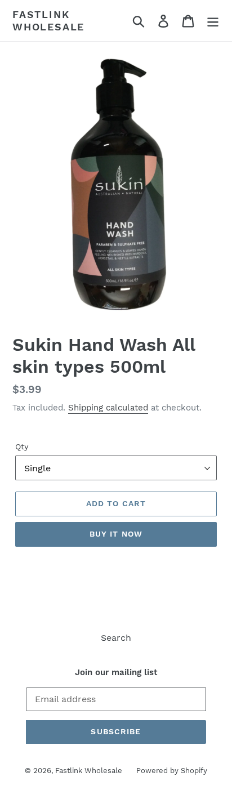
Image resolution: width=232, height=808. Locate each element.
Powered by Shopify (171, 770)
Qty (21, 446)
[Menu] (212, 20)
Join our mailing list (116, 672)
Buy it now (116, 533)
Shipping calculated (108, 408)
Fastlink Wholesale (48, 20)
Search (116, 637)
